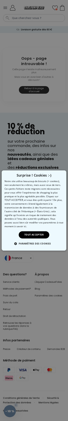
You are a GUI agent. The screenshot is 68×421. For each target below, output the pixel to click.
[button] (34, 243)
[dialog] (34, 210)
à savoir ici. (20, 226)
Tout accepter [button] (34, 234)
